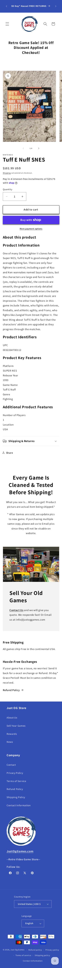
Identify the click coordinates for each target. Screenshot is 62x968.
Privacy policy (52, 950)
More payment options (31, 228)
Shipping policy (42, 955)
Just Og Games (17, 950)
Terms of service (23, 955)
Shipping (7, 173)
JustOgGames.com (20, 851)
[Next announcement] (55, 6)
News (10, 741)
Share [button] (9, 452)
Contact (11, 764)
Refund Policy (11, 690)
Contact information (33, 961)
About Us (12, 717)
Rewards (12, 733)
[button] (7, 24)
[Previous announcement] (6, 6)
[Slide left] (23, 148)
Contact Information (19, 805)
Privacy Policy (15, 772)
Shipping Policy (16, 797)
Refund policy (35, 950)
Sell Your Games (16, 725)
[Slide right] (38, 148)
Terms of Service (16, 781)
